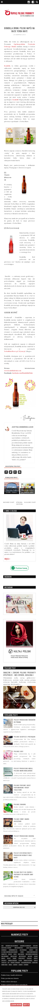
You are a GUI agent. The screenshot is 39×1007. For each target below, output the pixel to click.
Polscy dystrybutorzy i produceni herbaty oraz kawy (23, 855)
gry (37, 950)
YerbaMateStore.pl (11, 351)
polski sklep (22, 958)
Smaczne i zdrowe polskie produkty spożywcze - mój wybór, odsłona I (19, 673)
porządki (29, 958)
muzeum (30, 956)
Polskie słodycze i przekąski (24, 737)
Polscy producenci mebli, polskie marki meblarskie (23, 769)
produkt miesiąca (12, 960)
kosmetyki (4, 954)
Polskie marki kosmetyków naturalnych (14, 985)
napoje (35, 956)
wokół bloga (4, 965)
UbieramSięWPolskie (26, 962)
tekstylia (4, 962)
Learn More (16, 1005)
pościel (36, 958)
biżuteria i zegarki (6, 948)
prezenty (4, 960)
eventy (31, 950)
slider (20, 960)
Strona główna (19, 503)
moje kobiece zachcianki (32, 954)
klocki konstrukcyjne (32, 952)
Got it (26, 1005)
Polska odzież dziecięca (9, 982)
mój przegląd (22, 956)
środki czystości (28, 960)
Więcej (7, 558)
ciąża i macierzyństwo (32, 948)
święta (35, 960)
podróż (14, 958)
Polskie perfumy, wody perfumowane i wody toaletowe (22, 787)
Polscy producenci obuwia (24, 836)
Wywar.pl (22, 351)
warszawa (34, 962)
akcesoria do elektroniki (12, 946)
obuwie (3, 958)
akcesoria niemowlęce (25, 946)
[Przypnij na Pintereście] (20, 472)
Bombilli (15, 100)
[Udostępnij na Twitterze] (11, 472)
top (8, 962)
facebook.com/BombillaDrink (22, 373)
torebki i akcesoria (15, 962)
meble (15, 954)
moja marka (21, 954)
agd (2, 946)
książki (10, 954)
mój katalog (14, 956)
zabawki (15, 965)
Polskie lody (18, 751)
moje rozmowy (5, 956)
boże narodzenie (19, 948)
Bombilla (7, 66)
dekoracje (4, 950)
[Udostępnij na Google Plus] (15, 472)
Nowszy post (8, 502)
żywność (26, 965)
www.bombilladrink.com (12, 371)
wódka (10, 965)
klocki (22, 952)
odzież (8, 958)
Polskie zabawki (20, 804)
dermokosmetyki (13, 950)
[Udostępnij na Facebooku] (6, 472)
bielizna (35, 946)
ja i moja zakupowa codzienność (9, 952)
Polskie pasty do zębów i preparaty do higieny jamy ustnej (23, 874)
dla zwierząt (23, 950)
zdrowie (21, 965)
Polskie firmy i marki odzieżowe (11, 975)
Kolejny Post (30, 502)
